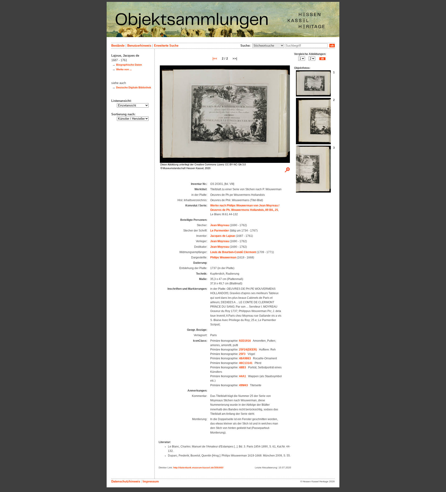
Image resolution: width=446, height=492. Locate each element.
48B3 (242, 367)
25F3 (242, 354)
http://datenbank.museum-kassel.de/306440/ (198, 467)
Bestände (118, 45)
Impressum (151, 481)
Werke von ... (124, 69)
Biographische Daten (129, 64)
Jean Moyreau (219, 225)
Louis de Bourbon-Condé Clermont (233, 252)
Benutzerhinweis (139, 45)
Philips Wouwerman (223, 257)
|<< (215, 58)
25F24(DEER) (248, 349)
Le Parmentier (219, 230)
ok (332, 45)
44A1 (242, 376)
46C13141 (246, 363)
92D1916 (245, 340)
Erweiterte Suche (166, 45)
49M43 (243, 385)
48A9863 (245, 358)
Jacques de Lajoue (222, 236)
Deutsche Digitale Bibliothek (133, 87)
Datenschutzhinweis (125, 481)
